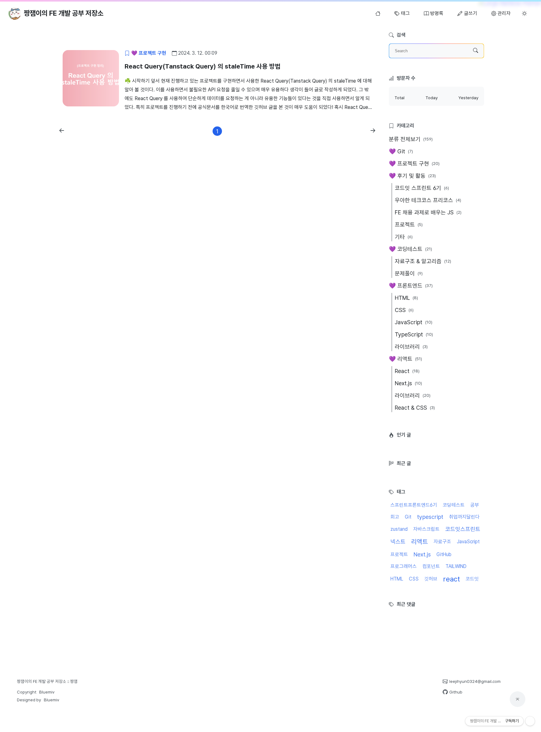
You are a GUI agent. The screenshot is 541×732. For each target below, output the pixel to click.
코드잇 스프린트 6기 (422, 188)
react (451, 579)
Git (408, 517)
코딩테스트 (454, 505)
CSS (404, 310)
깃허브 (430, 579)
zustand (399, 529)
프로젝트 (409, 224)
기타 (404, 236)
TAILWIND (456, 566)
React (407, 371)
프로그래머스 (403, 566)
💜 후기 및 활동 (412, 175)
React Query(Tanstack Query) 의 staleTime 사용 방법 (203, 66)
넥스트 (397, 541)
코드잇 (472, 579)
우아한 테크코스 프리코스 (428, 200)
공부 (474, 505)
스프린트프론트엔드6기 (413, 505)
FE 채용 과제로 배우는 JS (428, 212)
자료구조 (442, 542)
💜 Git (401, 151)
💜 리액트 (405, 359)
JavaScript (413, 322)
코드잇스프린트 (462, 529)
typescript (430, 517)
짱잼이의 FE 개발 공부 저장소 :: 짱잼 (47, 681)
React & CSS (415, 407)
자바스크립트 (426, 529)
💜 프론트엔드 (411, 285)
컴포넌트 (431, 566)
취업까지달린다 (464, 517)
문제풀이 (409, 273)
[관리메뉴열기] (530, 721)
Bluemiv (46, 691)
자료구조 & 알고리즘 (423, 261)
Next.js (408, 383)
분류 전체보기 (411, 139)
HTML (406, 297)
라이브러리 (411, 346)
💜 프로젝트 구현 (414, 163)
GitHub (443, 554)
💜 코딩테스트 (410, 249)
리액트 (419, 541)
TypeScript (414, 334)
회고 (394, 517)
